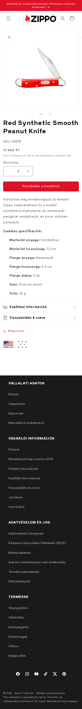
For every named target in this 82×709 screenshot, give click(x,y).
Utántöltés (16, 617)
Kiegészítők (17, 655)
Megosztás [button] (16, 331)
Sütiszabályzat (19, 581)
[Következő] (50, 114)
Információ (16, 507)
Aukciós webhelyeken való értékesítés (37, 562)
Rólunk (13, 394)
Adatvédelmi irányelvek (26, 533)
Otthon (13, 646)
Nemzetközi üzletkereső (26, 423)
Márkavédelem (19, 552)
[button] (8, 18)
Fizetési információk (23, 468)
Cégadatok (16, 404)
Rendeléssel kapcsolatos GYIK (30, 459)
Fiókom (14, 449)
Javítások (15, 497)
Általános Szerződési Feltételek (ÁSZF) (37, 543)
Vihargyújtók (18, 608)
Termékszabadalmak (23, 571)
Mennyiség (11, 162)
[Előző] (31, 114)
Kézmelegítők (18, 627)
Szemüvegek (18, 636)
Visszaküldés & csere (24, 487)
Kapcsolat (15, 413)
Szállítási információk (24, 478)
